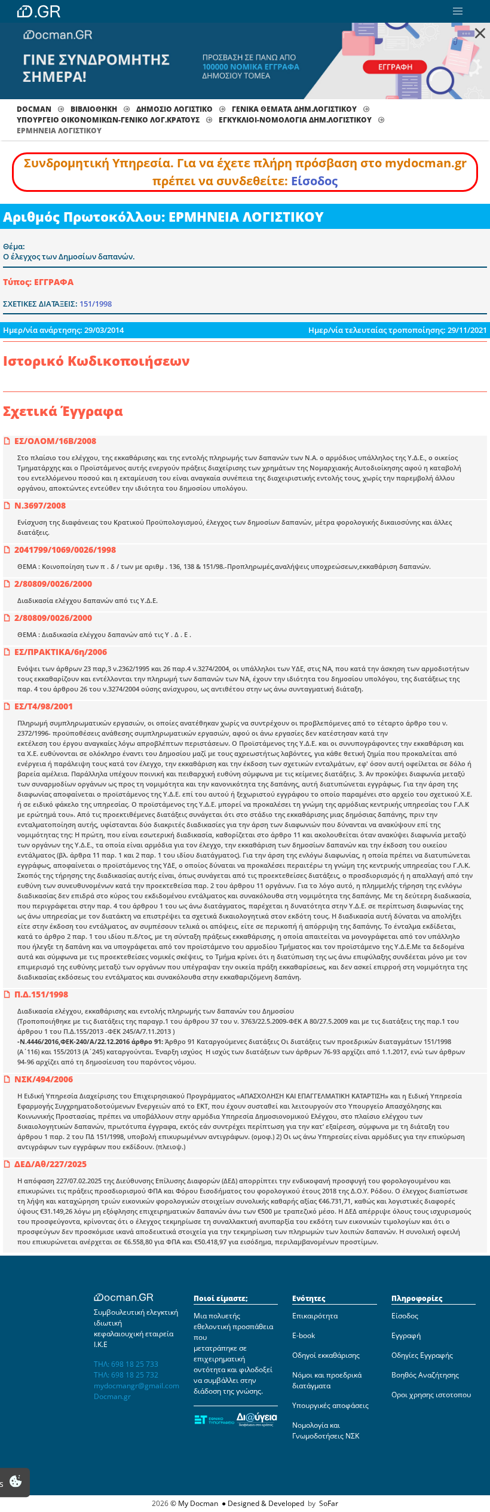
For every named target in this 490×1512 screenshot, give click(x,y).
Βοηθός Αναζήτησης (425, 1375)
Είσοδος (314, 181)
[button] (457, 11)
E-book (303, 1335)
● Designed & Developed (262, 1503)
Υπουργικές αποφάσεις (330, 1405)
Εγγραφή (406, 1335)
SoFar (328, 1503)
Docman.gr (112, 1396)
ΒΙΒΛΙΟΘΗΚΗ (94, 109)
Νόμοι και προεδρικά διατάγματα (327, 1380)
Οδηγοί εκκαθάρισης (326, 1355)
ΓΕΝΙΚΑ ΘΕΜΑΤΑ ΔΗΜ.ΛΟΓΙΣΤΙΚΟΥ (294, 109)
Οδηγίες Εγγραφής (422, 1355)
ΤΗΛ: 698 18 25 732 (126, 1375)
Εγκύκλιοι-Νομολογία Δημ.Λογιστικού (295, 120)
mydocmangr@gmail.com (136, 1386)
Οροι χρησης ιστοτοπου (431, 1394)
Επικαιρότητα (315, 1316)
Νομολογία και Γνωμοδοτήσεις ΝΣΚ (325, 1430)
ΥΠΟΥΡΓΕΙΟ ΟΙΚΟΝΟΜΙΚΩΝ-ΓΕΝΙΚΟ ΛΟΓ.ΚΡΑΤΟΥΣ (108, 120)
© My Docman (194, 1503)
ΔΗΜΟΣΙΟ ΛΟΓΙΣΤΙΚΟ (174, 109)
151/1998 (95, 303)
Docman (34, 109)
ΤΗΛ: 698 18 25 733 (126, 1364)
